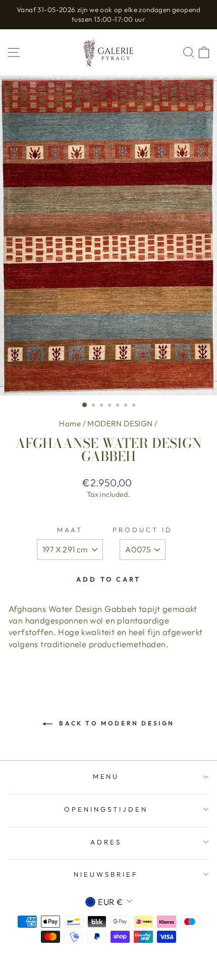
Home (70, 423)
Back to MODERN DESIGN (116, 723)
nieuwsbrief (106, 874)
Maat (70, 530)
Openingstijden (106, 809)
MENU (106, 776)
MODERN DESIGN (119, 423)
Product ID (143, 530)
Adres (106, 842)
